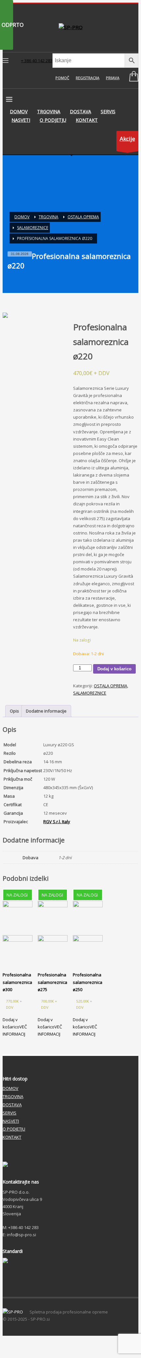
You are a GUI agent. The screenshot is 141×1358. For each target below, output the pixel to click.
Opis (14, 711)
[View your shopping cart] (132, 77)
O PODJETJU (14, 1129)
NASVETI (11, 1121)
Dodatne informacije (46, 711)
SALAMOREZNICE (89, 693)
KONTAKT (12, 1137)
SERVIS (9, 1113)
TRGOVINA (13, 1096)
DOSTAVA (12, 1105)
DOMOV (10, 1088)
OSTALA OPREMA (110, 686)
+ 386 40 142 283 (36, 60)
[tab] (14, 711)
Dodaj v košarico (114, 668)
